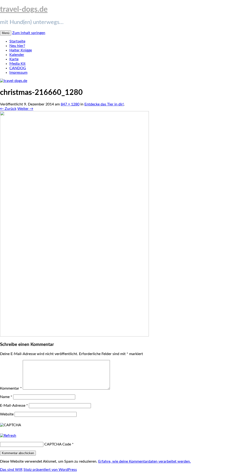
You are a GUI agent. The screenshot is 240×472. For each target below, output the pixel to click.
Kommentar (11, 388)
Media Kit (17, 64)
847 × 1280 (70, 104)
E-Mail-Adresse (14, 405)
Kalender (16, 55)
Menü (5, 33)
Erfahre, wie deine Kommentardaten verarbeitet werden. (144, 461)
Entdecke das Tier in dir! (104, 104)
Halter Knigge (20, 50)
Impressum (18, 72)
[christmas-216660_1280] (74, 335)
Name (6, 397)
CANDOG (17, 68)
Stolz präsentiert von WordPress (50, 470)
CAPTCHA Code (57, 444)
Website (7, 414)
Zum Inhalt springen (28, 33)
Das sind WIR (11, 470)
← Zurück (8, 109)
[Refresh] (8, 435)
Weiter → (25, 109)
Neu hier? (17, 46)
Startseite (17, 41)
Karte (14, 59)
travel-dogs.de (24, 9)
